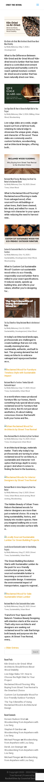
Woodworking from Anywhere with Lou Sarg (21, 724)
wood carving (25, 495)
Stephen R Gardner (13, 729)
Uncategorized (10, 50)
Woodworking (15, 117)
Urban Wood (14, 187)
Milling (31, 114)
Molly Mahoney (12, 47)
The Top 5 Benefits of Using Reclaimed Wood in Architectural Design (20, 705)
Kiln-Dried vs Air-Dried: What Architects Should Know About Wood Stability (19, 667)
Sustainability (9, 258)
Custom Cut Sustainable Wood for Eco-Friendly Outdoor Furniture (21, 696)
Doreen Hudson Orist (14, 719)
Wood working (9, 261)
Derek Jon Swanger (14, 747)
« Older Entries (11, 648)
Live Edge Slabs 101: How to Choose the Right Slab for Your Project (19, 677)
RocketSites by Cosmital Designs (22, 778)
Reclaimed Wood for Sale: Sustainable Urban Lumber (19, 603)
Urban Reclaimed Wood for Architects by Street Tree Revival (21, 436)
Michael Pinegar (12, 739)
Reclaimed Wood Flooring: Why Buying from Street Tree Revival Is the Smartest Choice (21, 687)
